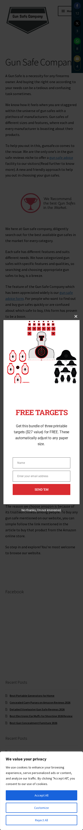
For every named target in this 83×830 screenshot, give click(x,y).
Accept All (41, 795)
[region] (41, 790)
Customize (41, 808)
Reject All (41, 820)
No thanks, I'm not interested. (41, 510)
